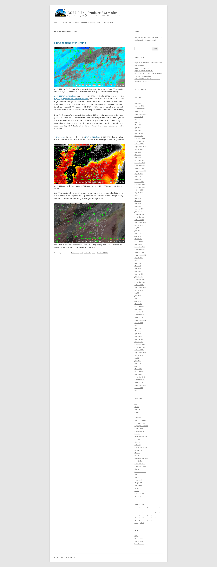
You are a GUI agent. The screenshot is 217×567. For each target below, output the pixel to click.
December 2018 (139, 185)
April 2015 (137, 301)
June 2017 (137, 231)
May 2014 (137, 331)
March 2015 (138, 304)
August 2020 (138, 149)
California (137, 418)
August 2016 (138, 258)
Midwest (137, 453)
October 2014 (139, 317)
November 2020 (139, 141)
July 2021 (137, 119)
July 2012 (137, 390)
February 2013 (139, 372)
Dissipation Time (140, 431)
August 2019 (138, 174)
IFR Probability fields (92, 137)
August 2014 (138, 323)
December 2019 (139, 163)
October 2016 (139, 252)
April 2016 (137, 269)
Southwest (138, 480)
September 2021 (140, 114)
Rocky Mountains (140, 472)
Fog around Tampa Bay (142, 68)
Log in (136, 536)
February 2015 (139, 306)
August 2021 (138, 117)
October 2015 (139, 285)
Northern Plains (139, 464)
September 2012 (140, 385)
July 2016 (137, 260)
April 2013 (137, 366)
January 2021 (138, 136)
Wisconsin (138, 496)
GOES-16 (137, 442)
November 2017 (139, 217)
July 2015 (137, 293)
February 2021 (139, 133)
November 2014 (139, 315)
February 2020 (139, 160)
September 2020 (140, 147)
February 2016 (139, 274)
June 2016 (137, 263)
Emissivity (137, 434)
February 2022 (139, 106)
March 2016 (138, 271)
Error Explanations (140, 437)
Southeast (138, 477)
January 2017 (138, 244)
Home (56, 22)
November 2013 (139, 347)
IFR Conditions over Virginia (70, 42)
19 (139, 518)
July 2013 (137, 358)
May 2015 (137, 298)
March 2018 (138, 206)
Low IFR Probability (140, 447)
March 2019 (138, 179)
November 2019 (139, 166)
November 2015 (139, 282)
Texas (136, 491)
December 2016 (139, 247)
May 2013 (137, 363)
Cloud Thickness (140, 420)
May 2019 (137, 176)
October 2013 (139, 350)
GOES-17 (137, 445)
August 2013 (138, 355)
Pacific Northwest (140, 466)
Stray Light (138, 483)
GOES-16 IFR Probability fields (65, 96)
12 (139, 515)
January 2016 (138, 277)
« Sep (136, 523)
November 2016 (139, 250)
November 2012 (139, 380)
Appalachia (138, 409)
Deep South (138, 428)
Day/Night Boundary (141, 426)
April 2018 (137, 203)
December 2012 (139, 377)
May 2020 (137, 155)
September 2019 (140, 171)
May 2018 (137, 201)
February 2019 (139, 182)
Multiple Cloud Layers (87, 253)
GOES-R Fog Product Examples (92, 12)
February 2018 (139, 209)
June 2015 (137, 296)
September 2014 (140, 320)
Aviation (137, 415)
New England (138, 461)
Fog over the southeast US (143, 71)
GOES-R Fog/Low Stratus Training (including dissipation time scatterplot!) (89, 22)
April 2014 (137, 334)
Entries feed (138, 538)
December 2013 (139, 344)
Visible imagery (59, 137)
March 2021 (138, 130)
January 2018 (138, 212)
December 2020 (139, 138)
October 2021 (139, 111)
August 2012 (138, 388)
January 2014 (138, 342)
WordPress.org (139, 544)
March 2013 (138, 369)
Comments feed (139, 541)
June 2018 (137, 198)
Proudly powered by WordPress (64, 557)
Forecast (137, 439)
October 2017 (139, 220)
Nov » (142, 523)
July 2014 (137, 325)
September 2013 (140, 353)
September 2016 (140, 255)
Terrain (136, 488)
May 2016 (137, 266)
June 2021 (137, 122)
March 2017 (138, 239)
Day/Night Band (139, 423)
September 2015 (140, 287)
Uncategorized (139, 493)
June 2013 (137, 361)
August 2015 (138, 290)
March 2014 (138, 336)
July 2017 (137, 228)
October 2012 (139, 382)
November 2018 (139, 187)
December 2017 (139, 214)
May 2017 (137, 233)
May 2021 (137, 125)
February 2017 (139, 241)
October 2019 (139, 168)
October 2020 (139, 144)
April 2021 (137, 128)
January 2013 (138, 374)
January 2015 (138, 309)
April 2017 (137, 236)
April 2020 (137, 157)
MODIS (136, 456)
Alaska (136, 407)
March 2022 (138, 103)
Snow (136, 474)
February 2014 (139, 339)
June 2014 (137, 328)
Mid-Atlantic (75, 253)
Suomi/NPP (138, 485)
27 (143, 521)
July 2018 (137, 195)
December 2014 (139, 312)
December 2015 (139, 279)
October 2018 (139, 190)
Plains (136, 469)
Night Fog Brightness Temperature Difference (71, 99)
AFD (135, 404)
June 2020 (137, 152)
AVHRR (136, 412)
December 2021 (139, 109)
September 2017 (140, 222)
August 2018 (138, 193)
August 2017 (138, 225)
